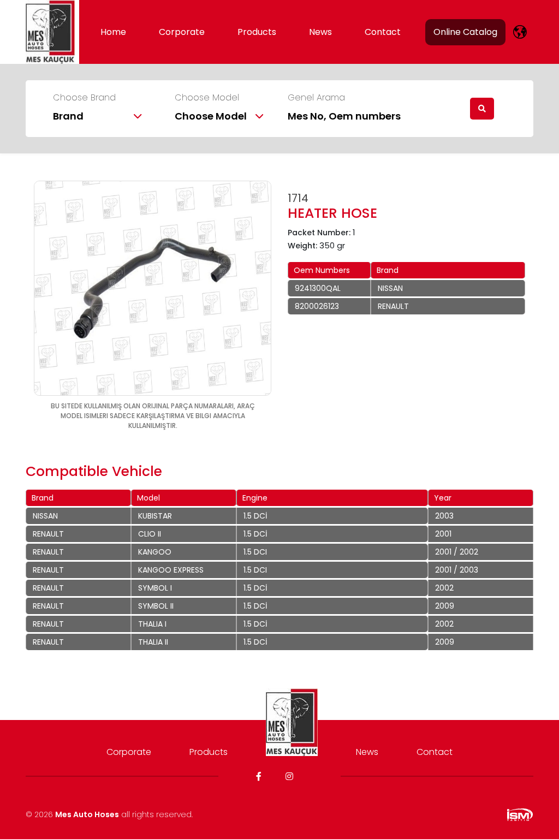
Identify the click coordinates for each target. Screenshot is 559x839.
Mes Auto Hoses (87, 814)
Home (113, 32)
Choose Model (207, 97)
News (320, 32)
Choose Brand (84, 97)
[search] (482, 109)
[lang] (520, 32)
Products (256, 32)
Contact (383, 32)
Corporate (182, 32)
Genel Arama (316, 97)
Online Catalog (465, 32)
